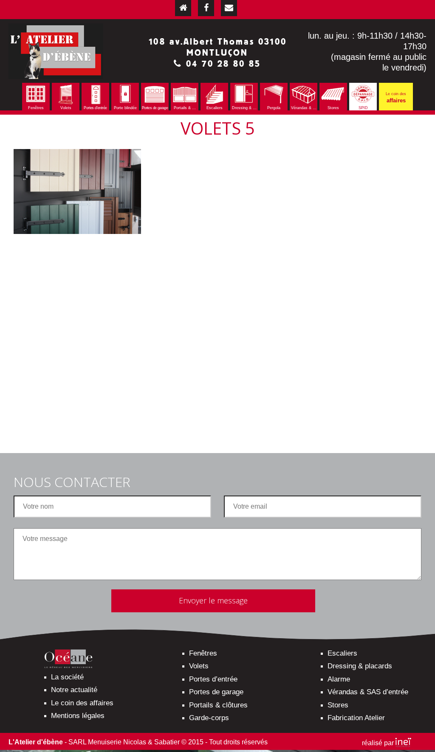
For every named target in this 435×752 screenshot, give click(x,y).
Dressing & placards (360, 666)
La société (67, 677)
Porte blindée (125, 108)
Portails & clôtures (218, 705)
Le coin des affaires (82, 703)
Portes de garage (155, 108)
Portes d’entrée (95, 108)
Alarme (339, 679)
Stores (333, 108)
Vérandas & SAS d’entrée (368, 692)
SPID (363, 108)
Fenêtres (36, 108)
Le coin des (396, 98)
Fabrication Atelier (356, 718)
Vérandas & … (303, 108)
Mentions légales (78, 716)
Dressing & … (244, 108)
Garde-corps (209, 718)
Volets (65, 108)
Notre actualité (74, 690)
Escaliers (214, 108)
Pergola (273, 108)
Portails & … (185, 108)
